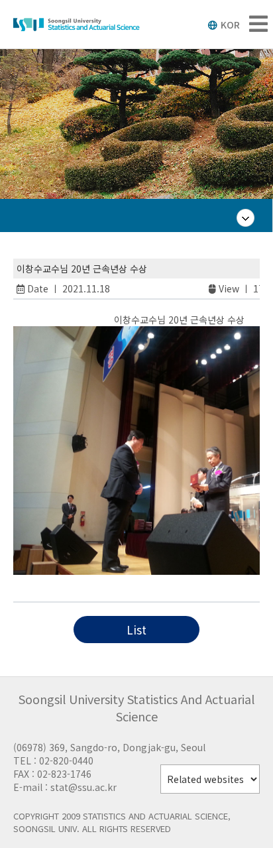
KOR (230, 24)
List (136, 629)
